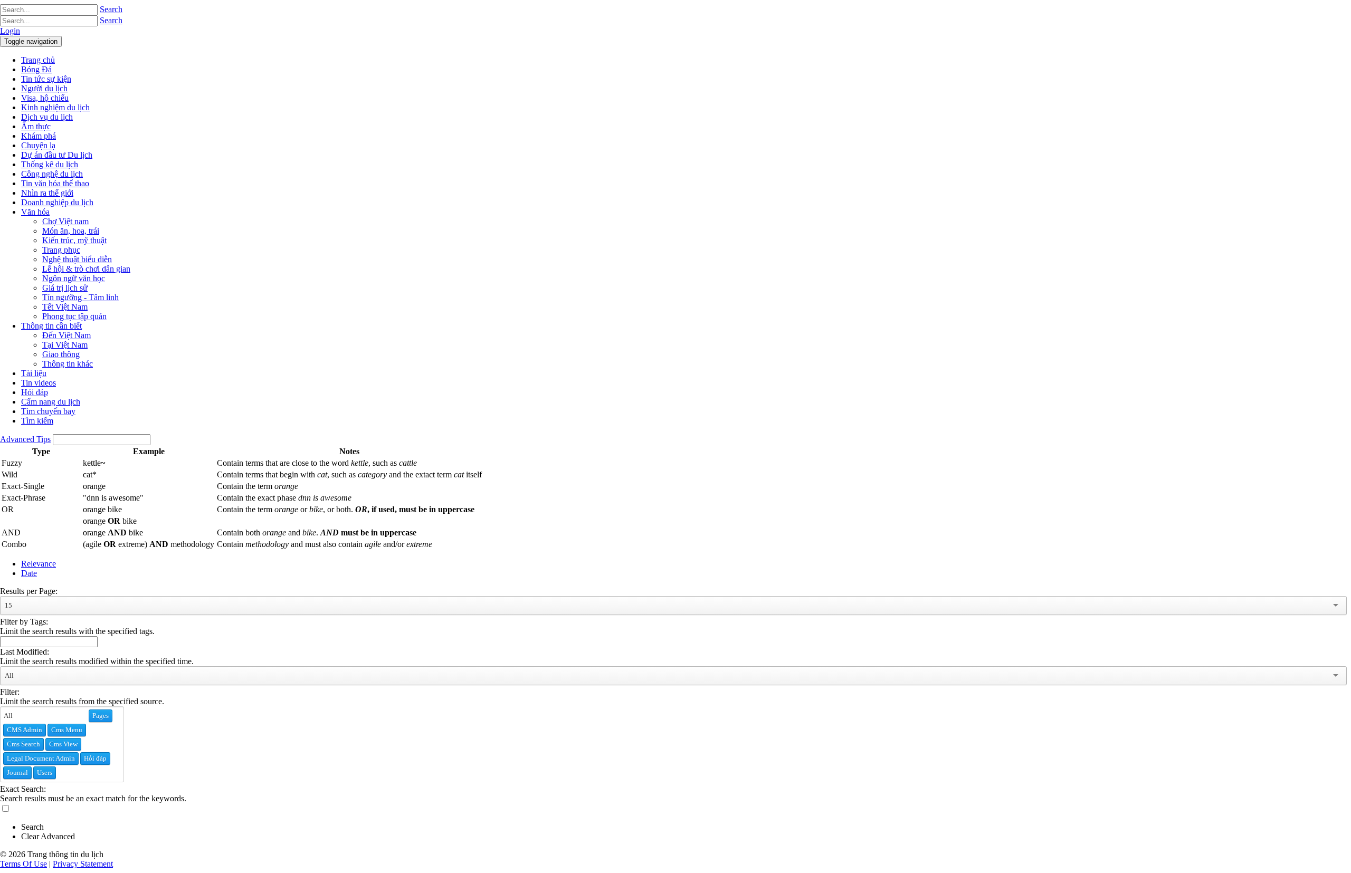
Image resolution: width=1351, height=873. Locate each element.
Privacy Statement (83, 863)
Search (111, 9)
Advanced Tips (25, 439)
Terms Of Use (23, 863)
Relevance (38, 563)
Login (10, 30)
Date (29, 573)
